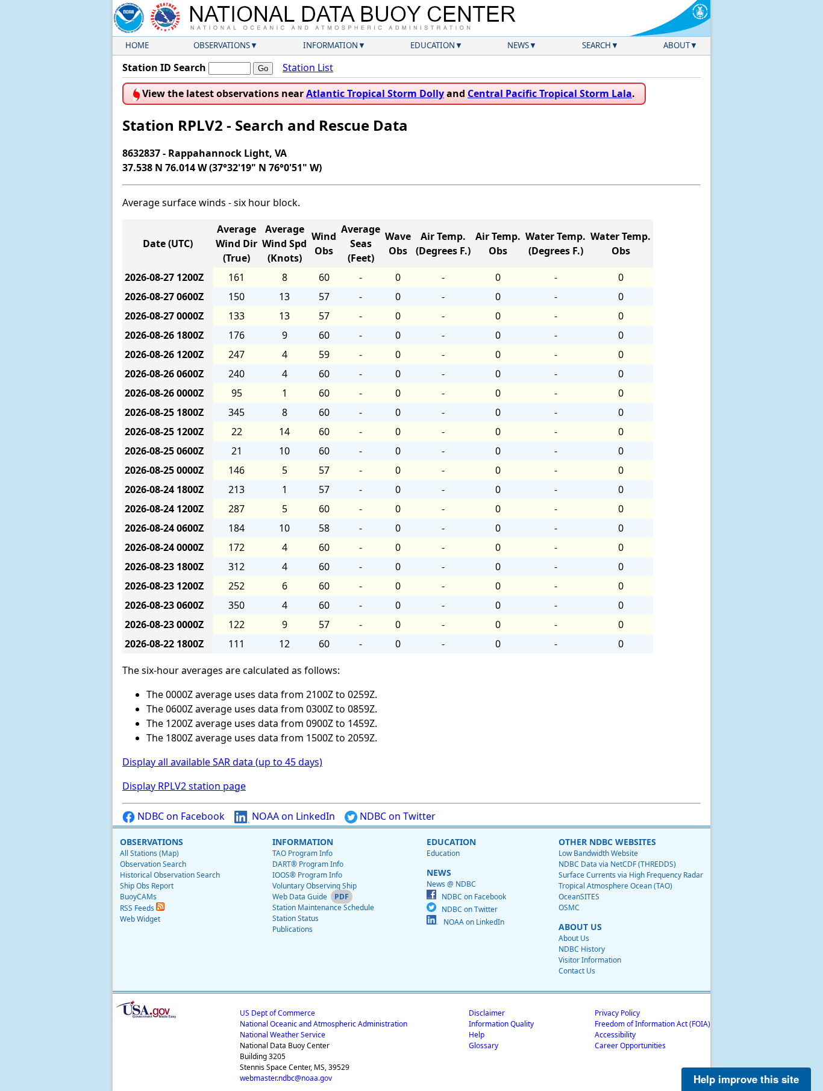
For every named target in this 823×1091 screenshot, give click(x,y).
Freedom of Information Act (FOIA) (652, 1024)
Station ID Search (164, 67)
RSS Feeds (138, 908)
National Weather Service (282, 1035)
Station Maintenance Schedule (323, 907)
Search (596, 45)
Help (476, 1035)
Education (432, 45)
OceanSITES (579, 896)
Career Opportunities (630, 1045)
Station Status (295, 918)
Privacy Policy (617, 1013)
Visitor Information (590, 960)
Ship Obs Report (147, 886)
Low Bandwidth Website (598, 853)
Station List (308, 67)
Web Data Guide (299, 896)
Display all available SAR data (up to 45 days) (222, 762)
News (518, 45)
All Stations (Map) (149, 853)
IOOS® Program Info (307, 875)
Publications (292, 929)
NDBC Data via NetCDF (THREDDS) (617, 864)
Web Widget (140, 919)
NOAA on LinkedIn (292, 816)
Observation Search (153, 864)
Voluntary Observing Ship (314, 886)
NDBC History (582, 949)
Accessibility (615, 1035)
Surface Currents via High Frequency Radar (631, 875)
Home (137, 45)
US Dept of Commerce (277, 1013)
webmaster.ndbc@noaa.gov (286, 1078)
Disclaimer (487, 1013)
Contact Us (577, 971)
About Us (574, 938)
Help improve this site (746, 1079)
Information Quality (501, 1024)
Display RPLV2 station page (184, 786)
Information (330, 45)
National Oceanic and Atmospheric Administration (323, 1024)
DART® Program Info (307, 864)
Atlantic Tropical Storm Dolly (375, 93)
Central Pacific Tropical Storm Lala (550, 93)
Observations (221, 45)
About (676, 45)
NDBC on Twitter (396, 816)
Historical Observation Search (170, 875)
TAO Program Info (302, 853)
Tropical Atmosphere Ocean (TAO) (615, 886)
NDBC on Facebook (180, 816)
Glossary (483, 1045)
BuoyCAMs (138, 896)
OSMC (569, 907)
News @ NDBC (451, 884)
